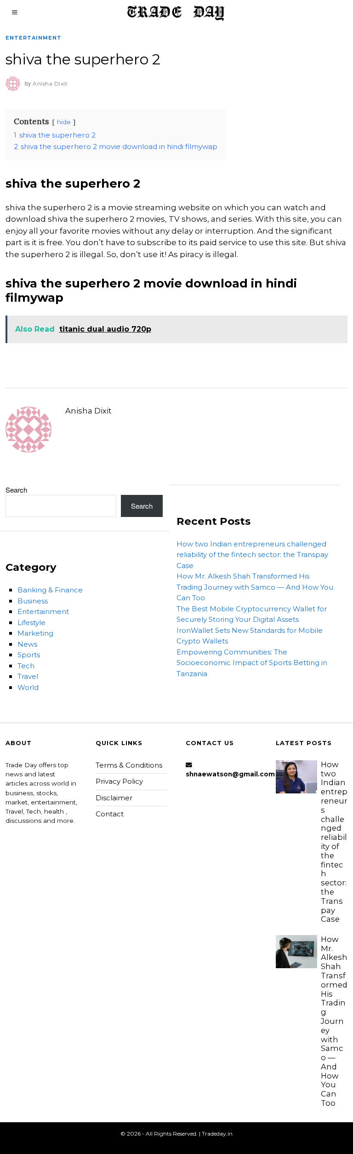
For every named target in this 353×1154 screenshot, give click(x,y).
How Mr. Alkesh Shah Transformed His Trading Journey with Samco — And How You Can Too (254, 587)
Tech (25, 665)
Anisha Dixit (88, 410)
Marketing (35, 633)
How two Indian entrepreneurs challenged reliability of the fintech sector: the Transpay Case (252, 555)
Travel (27, 676)
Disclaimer (114, 797)
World (28, 687)
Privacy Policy (119, 781)
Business (32, 601)
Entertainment (34, 37)
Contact (110, 814)
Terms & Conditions (129, 765)
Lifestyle (31, 622)
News (27, 644)
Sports (28, 654)
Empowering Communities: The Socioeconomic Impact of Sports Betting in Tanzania (251, 663)
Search (16, 489)
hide (64, 122)
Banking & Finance (50, 590)
